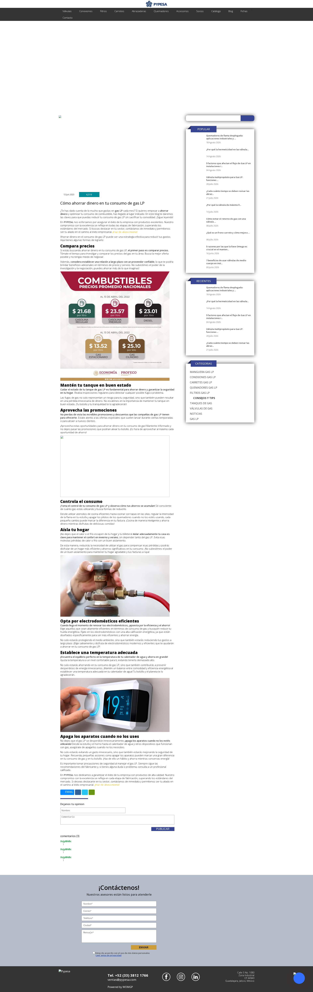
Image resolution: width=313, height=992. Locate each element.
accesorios (182, 11)
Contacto (68, 17)
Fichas (244, 11)
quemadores (161, 11)
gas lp (194, 419)
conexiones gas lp (203, 377)
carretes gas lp (201, 382)
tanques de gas (201, 403)
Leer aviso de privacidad (108, 955)
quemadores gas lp (203, 387)
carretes (119, 11)
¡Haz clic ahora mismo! (125, 231)
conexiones (85, 11)
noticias (196, 413)
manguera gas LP (202, 372)
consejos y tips (204, 398)
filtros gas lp (200, 393)
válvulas (67, 11)
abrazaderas (139, 11)
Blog (230, 11)
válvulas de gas (201, 408)
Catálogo (216, 11)
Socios (200, 11)
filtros (103, 11)
